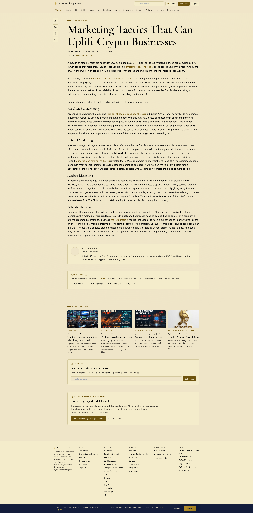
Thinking (107, 474)
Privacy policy (135, 464)
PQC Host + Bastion (187, 467)
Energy (91, 10)
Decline (177, 508)
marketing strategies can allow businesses (113, 78)
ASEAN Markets (110, 464)
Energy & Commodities (113, 468)
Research (159, 10)
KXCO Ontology (114, 284)
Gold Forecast (110, 461)
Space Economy (111, 471)
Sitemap (82, 468)
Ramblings (108, 492)
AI (98, 10)
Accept (190, 508)
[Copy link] (55, 39)
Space (117, 10)
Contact (132, 461)
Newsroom (133, 471)
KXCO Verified (185, 457)
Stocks (69, 10)
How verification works (138, 454)
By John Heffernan (75, 51)
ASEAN (149, 10)
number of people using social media (126, 114)
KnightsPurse (184, 463)
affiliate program (119, 220)
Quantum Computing (113, 454)
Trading (59, 10)
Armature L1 (184, 470)
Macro (106, 481)
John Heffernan (90, 251)
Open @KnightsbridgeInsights (90, 418)
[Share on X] (55, 20)
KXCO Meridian (79, 284)
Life (105, 495)
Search (82, 457)
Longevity (108, 488)
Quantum (106, 10)
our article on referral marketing (93, 161)
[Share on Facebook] (55, 33)
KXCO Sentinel (96, 284)
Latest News (79, 20)
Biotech (139, 10)
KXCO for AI (130, 284)
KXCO (102, 278)
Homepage (83, 450)
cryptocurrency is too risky (139, 67)
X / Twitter (160, 450)
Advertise (133, 457)
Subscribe (189, 379)
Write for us (183, 4)
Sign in (195, 4)
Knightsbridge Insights (88, 454)
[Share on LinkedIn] (55, 27)
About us (132, 450)
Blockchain (128, 10)
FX (76, 10)
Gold (83, 10)
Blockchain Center (79, 55)
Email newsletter (160, 458)
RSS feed (83, 464)
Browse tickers (85, 461)
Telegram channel (163, 454)
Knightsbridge (173, 10)
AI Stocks (108, 450)
